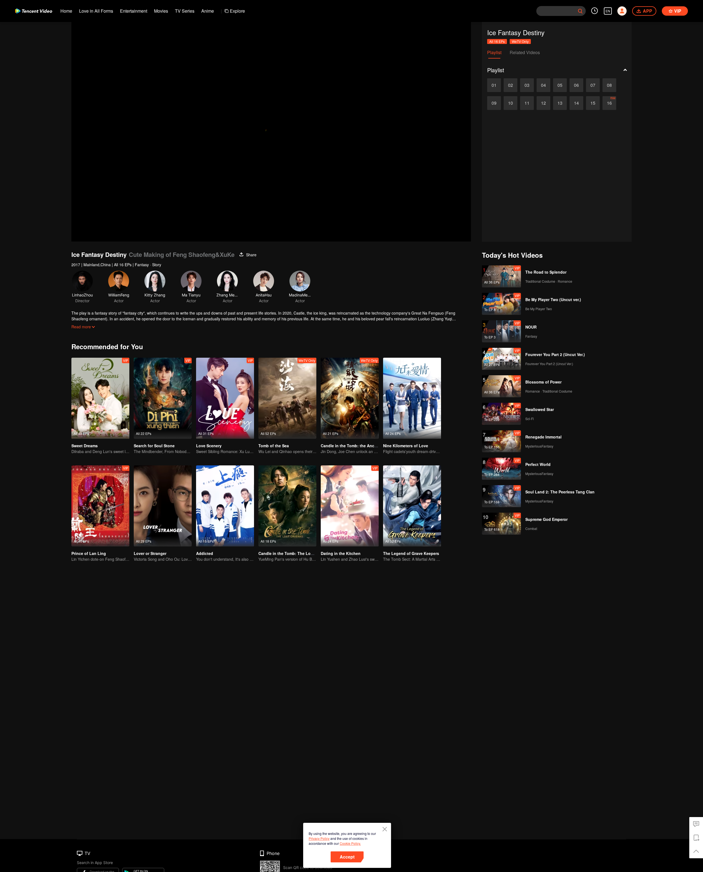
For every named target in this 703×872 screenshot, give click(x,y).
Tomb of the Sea (273, 445)
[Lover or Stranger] (163, 505)
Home (66, 11)
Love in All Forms (96, 11)
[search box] (580, 11)
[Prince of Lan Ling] (100, 505)
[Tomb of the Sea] (287, 398)
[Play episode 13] (560, 103)
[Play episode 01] (494, 85)
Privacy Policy (319, 838)
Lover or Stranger (150, 553)
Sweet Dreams (84, 445)
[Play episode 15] (593, 103)
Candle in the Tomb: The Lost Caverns (294, 553)
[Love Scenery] (225, 398)
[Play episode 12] (543, 103)
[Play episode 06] (576, 85)
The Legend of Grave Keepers (411, 553)
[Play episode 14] (576, 103)
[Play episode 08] (609, 85)
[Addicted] (225, 505)
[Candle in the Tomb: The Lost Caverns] (287, 505)
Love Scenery (209, 445)
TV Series (184, 11)
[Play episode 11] (527, 103)
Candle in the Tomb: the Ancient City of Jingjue (365, 445)
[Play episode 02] (510, 85)
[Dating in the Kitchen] (350, 505)
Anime (207, 11)
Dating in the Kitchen (341, 553)
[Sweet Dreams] (100, 398)
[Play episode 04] (543, 85)
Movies (161, 11)
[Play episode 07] (593, 85)
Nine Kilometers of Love (405, 445)
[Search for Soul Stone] (163, 398)
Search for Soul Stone (154, 445)
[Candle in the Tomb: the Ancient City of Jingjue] (350, 398)
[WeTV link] (33, 11)
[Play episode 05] (560, 85)
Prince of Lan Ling (88, 553)
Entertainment (133, 11)
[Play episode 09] (494, 103)
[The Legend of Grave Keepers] (412, 505)
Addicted (204, 553)
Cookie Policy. (350, 843)
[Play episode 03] (527, 85)
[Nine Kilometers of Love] (412, 398)
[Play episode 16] (609, 103)
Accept (347, 857)
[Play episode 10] (510, 103)
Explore (237, 11)
